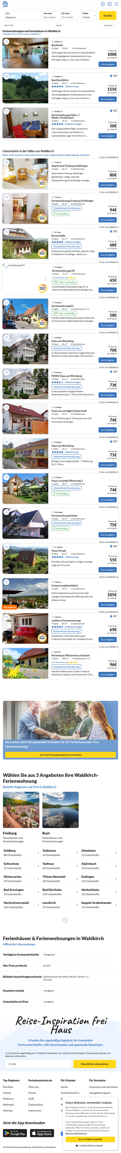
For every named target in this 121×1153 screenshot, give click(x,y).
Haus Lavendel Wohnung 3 (67, 480)
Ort (8, 13)
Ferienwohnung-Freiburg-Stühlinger (72, 200)
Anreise (48, 13)
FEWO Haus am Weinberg (66, 376)
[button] (117, 4)
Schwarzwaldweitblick (64, 585)
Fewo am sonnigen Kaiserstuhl (69, 410)
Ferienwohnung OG (63, 270)
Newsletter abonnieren (94, 1063)
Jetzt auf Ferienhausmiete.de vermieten (61, 754)
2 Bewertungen (73, 242)
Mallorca (8, 1098)
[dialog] (90, 1123)
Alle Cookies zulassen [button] (90, 1139)
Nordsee (8, 1086)
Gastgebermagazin (100, 1092)
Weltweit (8, 1104)
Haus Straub (58, 550)
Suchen (108, 15)
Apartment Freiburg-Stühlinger (69, 165)
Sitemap (8, 1110)
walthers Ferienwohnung (66, 620)
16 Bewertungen (73, 124)
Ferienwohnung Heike (64, 515)
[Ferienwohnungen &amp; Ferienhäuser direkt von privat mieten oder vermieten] (5, 4)
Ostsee (7, 1092)
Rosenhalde (58, 235)
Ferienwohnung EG (62, 306)
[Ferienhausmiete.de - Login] (110, 4)
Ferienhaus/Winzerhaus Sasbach (70, 655)
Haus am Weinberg (62, 341)
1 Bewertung (71, 86)
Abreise (65, 13)
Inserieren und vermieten (103, 1086)
